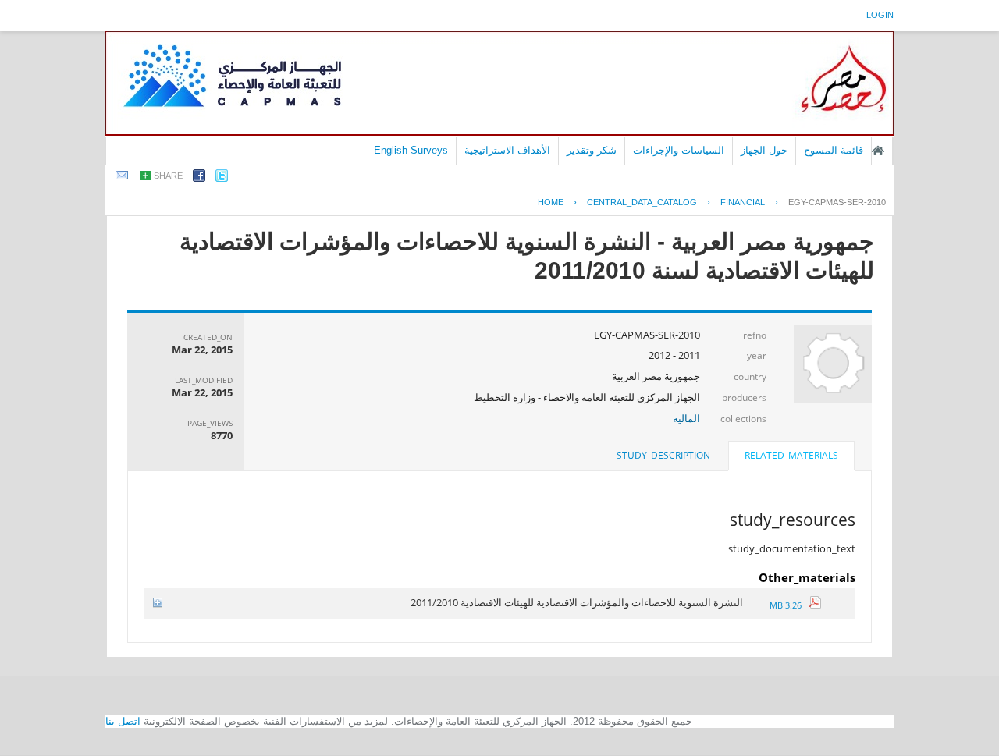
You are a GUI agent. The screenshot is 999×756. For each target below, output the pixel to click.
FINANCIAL (742, 202)
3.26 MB (789, 605)
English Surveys (411, 150)
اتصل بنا (122, 721)
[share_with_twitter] (221, 178)
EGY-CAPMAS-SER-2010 (837, 202)
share (168, 175)
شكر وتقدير (592, 150)
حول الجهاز (764, 150)
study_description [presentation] (663, 455)
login (880, 15)
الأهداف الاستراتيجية (507, 150)
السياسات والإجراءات (678, 150)
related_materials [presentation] (791, 455)
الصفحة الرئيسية (878, 150)
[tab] (791, 457)
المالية (686, 418)
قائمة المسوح (833, 150)
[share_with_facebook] (199, 178)
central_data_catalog (642, 202)
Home (550, 202)
